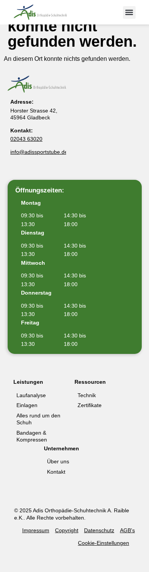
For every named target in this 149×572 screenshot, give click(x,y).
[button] (129, 12)
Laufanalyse (31, 395)
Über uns (58, 461)
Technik (87, 395)
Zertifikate (90, 405)
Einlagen (26, 405)
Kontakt (56, 472)
